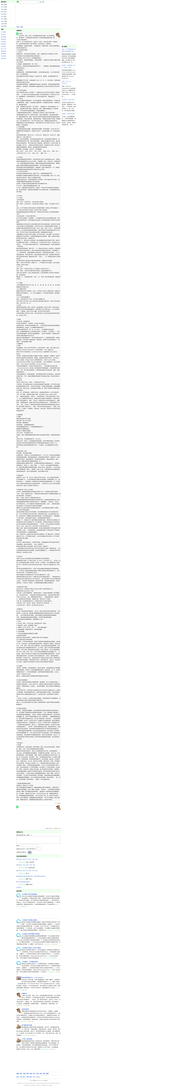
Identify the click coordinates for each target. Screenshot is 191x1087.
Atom (38, 1077)
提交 (30, 852)
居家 (2, 9)
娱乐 (2, 7)
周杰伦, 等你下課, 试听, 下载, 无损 (28, 870)
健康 (2, 4)
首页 (17, 27)
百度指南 (3, 46)
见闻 (2, 23)
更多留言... (19, 887)
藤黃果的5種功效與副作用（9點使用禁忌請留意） (32, 876)
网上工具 (3, 48)
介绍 (21, 1077)
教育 (2, 11)
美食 (2, 21)
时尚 (2, 16)
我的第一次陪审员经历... (69, 113)
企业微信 (3, 41)
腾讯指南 (3, 44)
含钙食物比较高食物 (24, 881)
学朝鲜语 (3, 58)
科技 (2, 19)
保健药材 (3, 53)
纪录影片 (3, 34)
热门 (24, 1077)
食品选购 (3, 56)
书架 (27, 1077)
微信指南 (3, 36)
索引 (31, 1077)
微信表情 (3, 39)
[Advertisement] (8, 82)
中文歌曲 (3, 32)
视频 (2, 26)
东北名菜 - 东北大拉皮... (69, 99)
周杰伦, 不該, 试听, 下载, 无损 (26, 865)
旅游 (2, 14)
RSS (34, 1077)
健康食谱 (3, 51)
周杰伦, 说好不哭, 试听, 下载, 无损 (28, 859)
